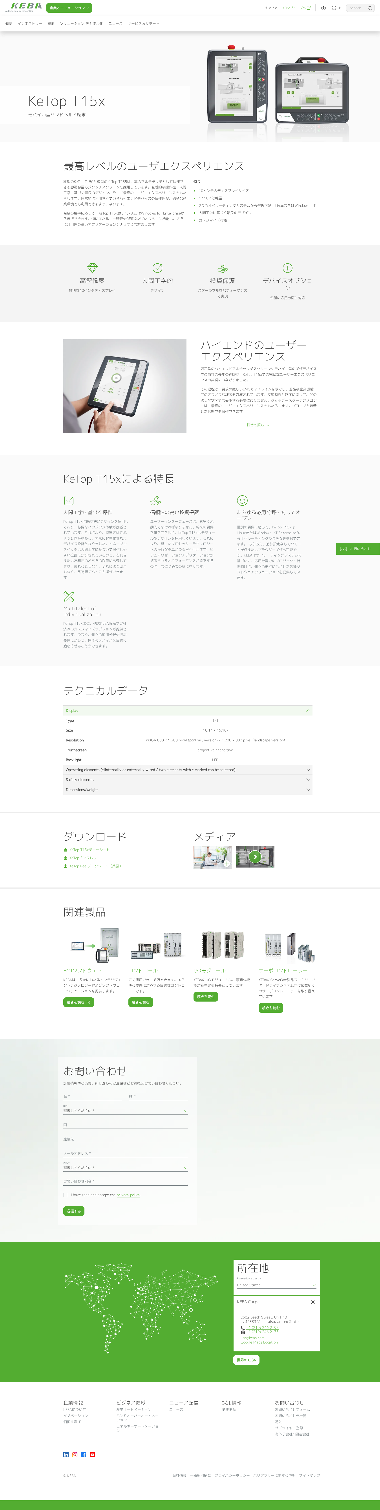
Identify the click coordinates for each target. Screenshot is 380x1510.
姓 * (132, 1096)
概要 (8, 23)
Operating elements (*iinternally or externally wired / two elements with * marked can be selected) (151, 769)
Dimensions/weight (82, 789)
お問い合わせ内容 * (78, 1181)
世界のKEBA (246, 1360)
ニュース (115, 23)
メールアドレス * (77, 1153)
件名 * (66, 1163)
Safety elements (80, 779)
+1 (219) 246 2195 (262, 1327)
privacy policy (128, 1195)
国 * (65, 1105)
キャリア (271, 8)
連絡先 (68, 1139)
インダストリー (30, 23)
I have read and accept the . (106, 1195)
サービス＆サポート (143, 23)
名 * (66, 1096)
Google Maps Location (259, 1342)
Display (72, 710)
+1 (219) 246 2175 (262, 1331)
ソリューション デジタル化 (81, 23)
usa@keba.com (252, 1338)
